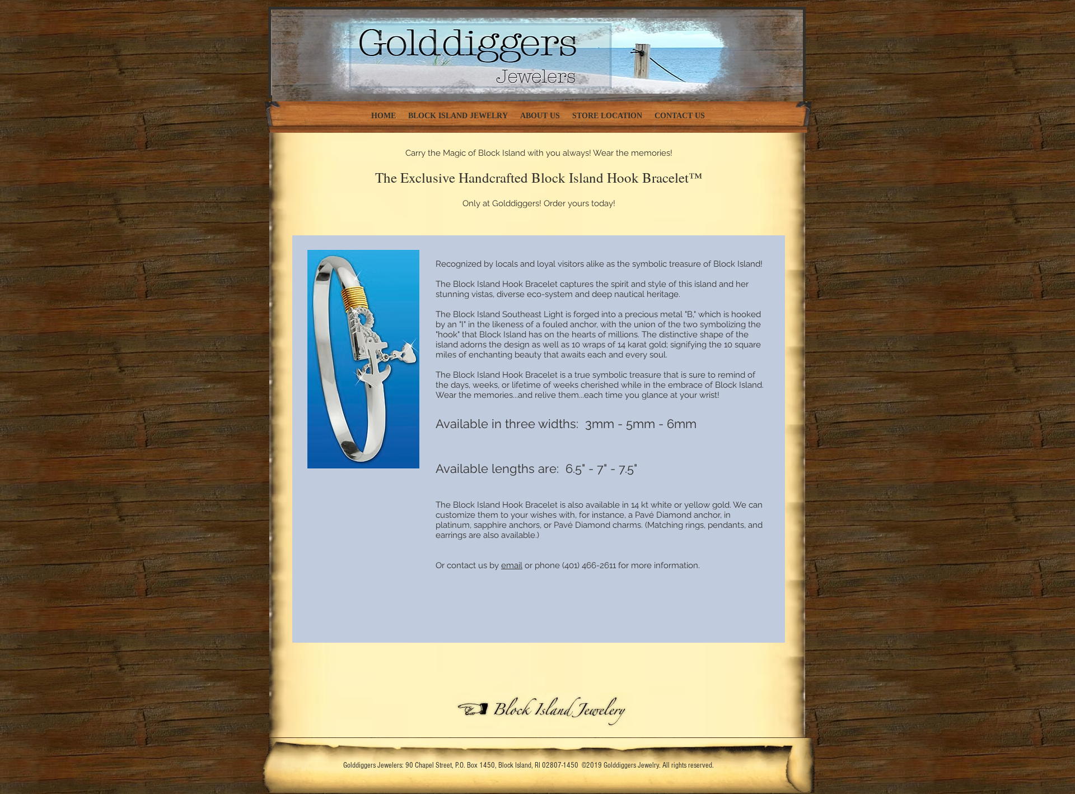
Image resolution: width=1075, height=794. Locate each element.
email (511, 565)
